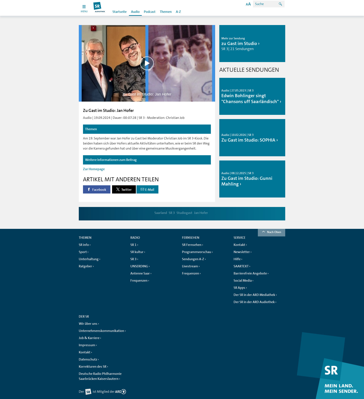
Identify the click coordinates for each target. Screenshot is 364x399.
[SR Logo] (99, 8)
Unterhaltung (89, 259)
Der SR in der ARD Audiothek (254, 302)
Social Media (243, 280)
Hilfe (237, 259)
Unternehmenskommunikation (101, 331)
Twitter (126, 190)
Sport (83, 252)
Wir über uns (88, 324)
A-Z (178, 12)
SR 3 (172, 213)
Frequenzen (138, 280)
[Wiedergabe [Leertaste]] (147, 63)
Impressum (87, 345)
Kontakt (239, 245)
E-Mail (149, 190)
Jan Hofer (201, 213)
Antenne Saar (140, 273)
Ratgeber (85, 266)
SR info (84, 245)
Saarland (160, 213)
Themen (166, 12)
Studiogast (184, 213)
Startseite (119, 12)
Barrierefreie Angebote (250, 273)
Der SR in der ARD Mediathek (254, 295)
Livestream (190, 266)
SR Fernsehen (191, 245)
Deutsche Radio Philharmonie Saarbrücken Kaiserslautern (100, 376)
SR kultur (136, 252)
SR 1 (133, 245)
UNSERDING (139, 266)
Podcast (149, 12)
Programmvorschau (196, 252)
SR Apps (239, 288)
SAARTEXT (241, 266)
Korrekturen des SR (92, 367)
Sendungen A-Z (193, 259)
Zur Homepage (94, 169)
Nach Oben (274, 232)
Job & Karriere (89, 338)
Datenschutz (88, 359)
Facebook (99, 190)
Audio (135, 12)
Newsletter (242, 252)
